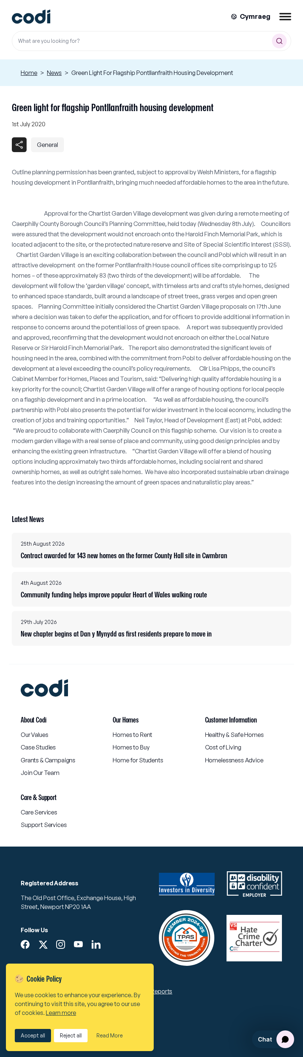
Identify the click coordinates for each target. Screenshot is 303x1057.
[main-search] (279, 41)
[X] (42, 945)
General (47, 144)
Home (29, 72)
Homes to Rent (132, 734)
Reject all (71, 1035)
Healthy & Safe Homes (234, 734)
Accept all (33, 1035)
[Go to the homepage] (31, 17)
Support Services (44, 824)
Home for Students (138, 760)
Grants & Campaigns (48, 760)
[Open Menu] (285, 16)
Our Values (34, 734)
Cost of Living (223, 747)
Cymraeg (255, 16)
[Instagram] (60, 944)
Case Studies (38, 747)
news (54, 72)
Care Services (39, 812)
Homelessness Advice (234, 760)
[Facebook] (25, 944)
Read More (109, 1035)
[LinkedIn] (96, 944)
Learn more (61, 1012)
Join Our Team (40, 772)
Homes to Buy (131, 747)
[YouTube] (78, 944)
